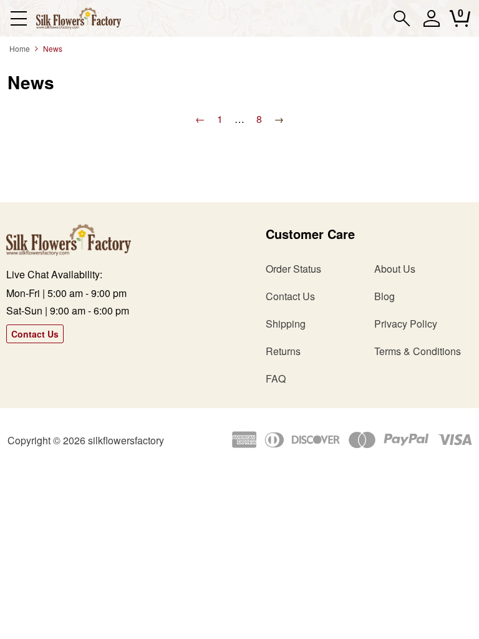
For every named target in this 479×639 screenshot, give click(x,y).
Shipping (286, 323)
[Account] (431, 24)
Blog (384, 296)
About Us (394, 268)
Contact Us (35, 333)
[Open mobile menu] (18, 18)
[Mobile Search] (402, 18)
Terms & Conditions (417, 351)
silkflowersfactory (126, 440)
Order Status (293, 268)
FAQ (276, 378)
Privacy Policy (405, 323)
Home (19, 48)
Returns (283, 351)
